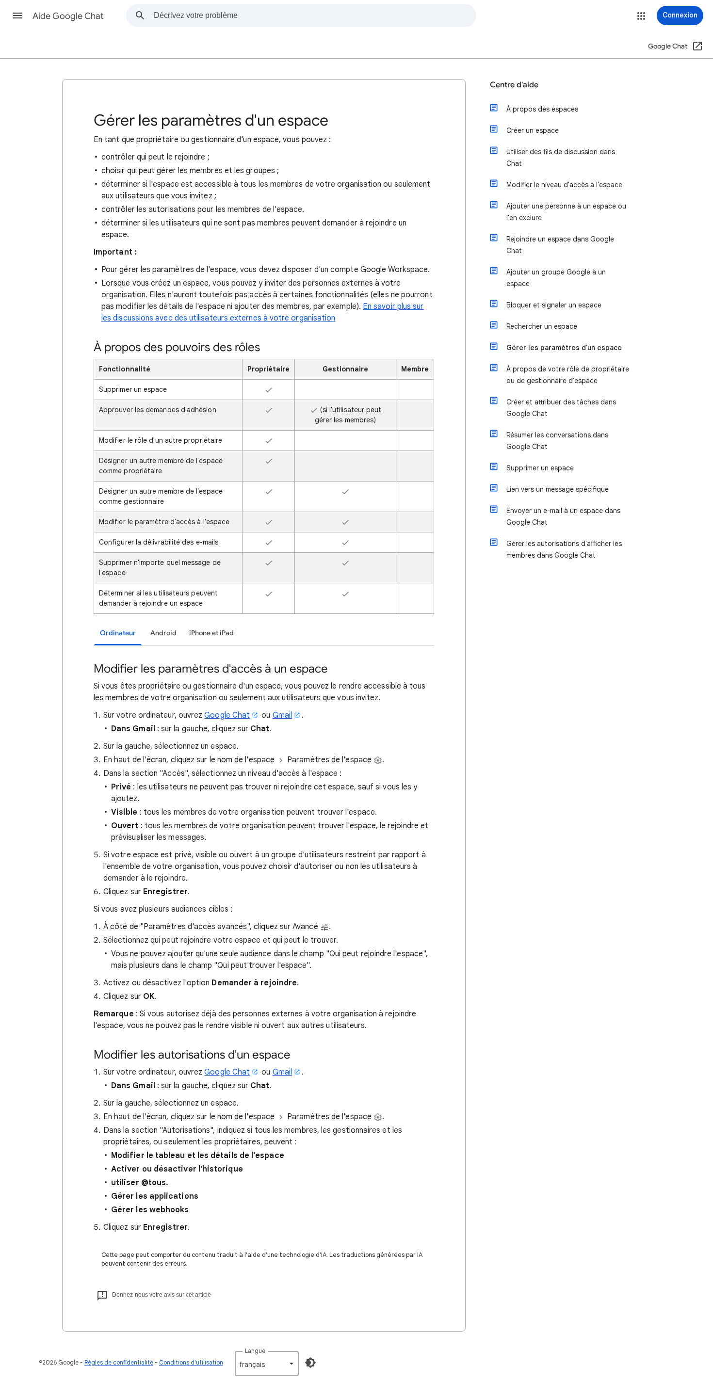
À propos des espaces (542, 109)
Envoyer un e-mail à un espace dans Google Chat (563, 516)
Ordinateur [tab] (118, 633)
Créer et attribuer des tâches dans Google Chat (561, 408)
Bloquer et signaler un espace (553, 305)
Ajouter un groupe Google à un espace (556, 278)
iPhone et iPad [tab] (211, 633)
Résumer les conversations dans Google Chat (557, 441)
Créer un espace (532, 130)
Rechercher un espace (541, 326)
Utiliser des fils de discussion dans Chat (560, 157)
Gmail (282, 715)
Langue (255, 1350)
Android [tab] (163, 633)
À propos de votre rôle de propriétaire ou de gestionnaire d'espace (567, 375)
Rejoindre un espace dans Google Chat (560, 245)
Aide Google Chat (68, 16)
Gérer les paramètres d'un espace (564, 347)
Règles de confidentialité (118, 1362)
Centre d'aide (514, 85)
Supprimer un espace (540, 468)
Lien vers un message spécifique (557, 489)
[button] (17, 15)
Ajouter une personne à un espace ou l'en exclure (566, 212)
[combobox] (315, 15)
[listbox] (267, 1363)
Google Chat (227, 715)
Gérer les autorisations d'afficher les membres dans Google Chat (564, 549)
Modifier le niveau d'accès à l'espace (564, 184)
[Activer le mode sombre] (310, 1362)
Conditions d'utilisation (191, 1362)
